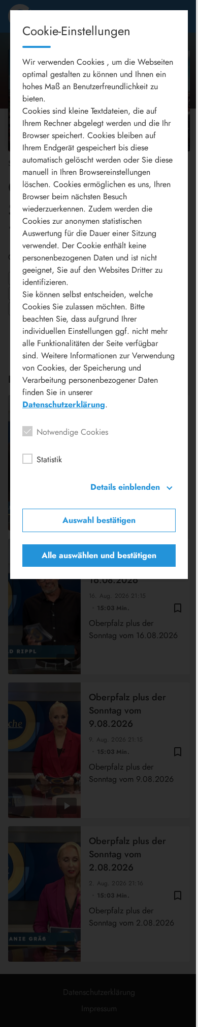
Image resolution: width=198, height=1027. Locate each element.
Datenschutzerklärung (63, 404)
